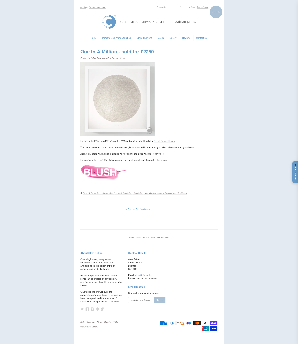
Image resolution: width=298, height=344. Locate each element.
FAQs (115, 322)
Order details (202, 7)
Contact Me (202, 37)
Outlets (107, 322)
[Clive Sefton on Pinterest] (97, 309)
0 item (192, 7)
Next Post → (145, 209)
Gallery (172, 37)
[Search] (180, 7)
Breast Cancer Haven (164, 141)
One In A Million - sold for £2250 (117, 51)
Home (94, 37)
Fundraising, (128, 193)
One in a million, (156, 193)
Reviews (186, 37)
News (138, 237)
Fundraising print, (141, 193)
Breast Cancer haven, (100, 193)
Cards (161, 37)
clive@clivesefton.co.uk (146, 275)
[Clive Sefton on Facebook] (87, 309)
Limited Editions (144, 37)
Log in (83, 7)
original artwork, (170, 193)
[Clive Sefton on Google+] (102, 309)
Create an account (97, 7)
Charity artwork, (116, 193)
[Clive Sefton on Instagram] (92, 309)
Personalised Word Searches (116, 37)
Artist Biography (87, 322)
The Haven (182, 193)
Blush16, (87, 193)
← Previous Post (132, 209)
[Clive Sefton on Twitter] (82, 309)
